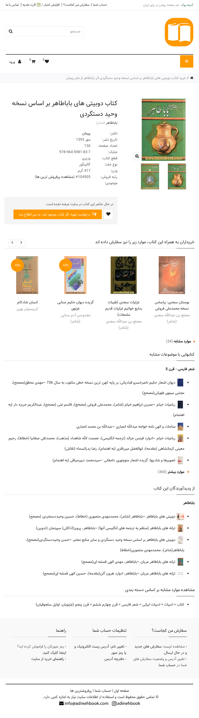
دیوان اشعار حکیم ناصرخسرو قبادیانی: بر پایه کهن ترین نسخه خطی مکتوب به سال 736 (111, 382)
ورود (12, 62)
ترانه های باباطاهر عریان (158, 562)
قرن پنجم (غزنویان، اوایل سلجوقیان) (62, 604)
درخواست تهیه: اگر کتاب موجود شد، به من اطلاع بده (55, 214)
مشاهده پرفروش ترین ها (54, 177)
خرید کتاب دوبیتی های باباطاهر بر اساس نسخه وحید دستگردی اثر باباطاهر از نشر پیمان (126, 78)
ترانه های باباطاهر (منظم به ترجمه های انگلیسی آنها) (137, 528)
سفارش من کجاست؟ (76, 4)
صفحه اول (121, 691)
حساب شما (100, 4)
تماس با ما (12, 4)
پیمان (86, 133)
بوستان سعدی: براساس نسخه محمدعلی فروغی (172, 305)
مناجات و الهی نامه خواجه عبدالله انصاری (146, 426)
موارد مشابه (182, 341)
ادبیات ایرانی (151, 604)
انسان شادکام (27, 302)
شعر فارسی (130, 604)
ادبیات (168, 604)
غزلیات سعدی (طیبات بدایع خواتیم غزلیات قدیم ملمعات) (123, 308)
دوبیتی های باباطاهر (161, 516)
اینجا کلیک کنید (54, 653)
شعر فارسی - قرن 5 (180, 369)
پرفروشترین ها (81, 691)
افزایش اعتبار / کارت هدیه (41, 5)
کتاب (180, 604)
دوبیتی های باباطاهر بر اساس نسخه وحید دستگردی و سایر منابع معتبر (124, 540)
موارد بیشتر (176, 472)
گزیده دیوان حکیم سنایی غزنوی (75, 305)
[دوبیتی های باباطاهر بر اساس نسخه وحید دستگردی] (136, 156)
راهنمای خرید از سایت (47, 659)
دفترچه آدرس (114, 659)
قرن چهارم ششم (105, 604)
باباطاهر (111, 123)
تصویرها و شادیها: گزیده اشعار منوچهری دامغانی (140, 460)
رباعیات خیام (166, 404)
